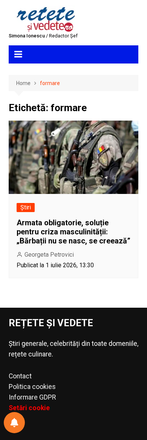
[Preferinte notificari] (14, 422)
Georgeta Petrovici (49, 254)
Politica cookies (32, 386)
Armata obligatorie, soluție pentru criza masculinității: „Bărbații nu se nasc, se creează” (73, 231)
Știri (25, 207)
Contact (20, 376)
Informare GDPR (32, 397)
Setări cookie (29, 408)
